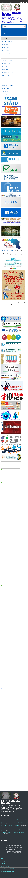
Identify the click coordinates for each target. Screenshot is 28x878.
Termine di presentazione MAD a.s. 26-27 (10, 836)
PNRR (3, 82)
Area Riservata (5, 94)
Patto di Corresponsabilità (8, 57)
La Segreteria (5, 44)
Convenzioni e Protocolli (7, 85)
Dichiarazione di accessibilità (7, 871)
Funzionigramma (6, 51)
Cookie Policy (4, 864)
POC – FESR (5, 79)
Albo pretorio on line (5, 866)
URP (2, 859)
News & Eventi (9, 250)
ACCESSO (22, 2)
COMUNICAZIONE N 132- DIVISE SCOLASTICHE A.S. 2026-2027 (14, 833)
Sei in (3, 250)
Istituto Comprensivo (6, 2)
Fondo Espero (5, 88)
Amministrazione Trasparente (7, 869)
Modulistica (5, 69)
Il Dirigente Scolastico (7, 41)
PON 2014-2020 (6, 76)
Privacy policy (4, 861)
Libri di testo (5, 66)
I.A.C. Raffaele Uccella (11, 13)
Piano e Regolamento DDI (8, 60)
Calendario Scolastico (7, 63)
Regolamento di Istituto (7, 54)
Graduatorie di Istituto (7, 73)
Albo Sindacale (5, 91)
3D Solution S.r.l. (14, 876)
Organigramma (5, 47)
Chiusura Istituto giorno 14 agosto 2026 (10, 825)
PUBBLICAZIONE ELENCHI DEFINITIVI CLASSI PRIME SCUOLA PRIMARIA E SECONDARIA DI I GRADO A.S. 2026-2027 (14, 829)
